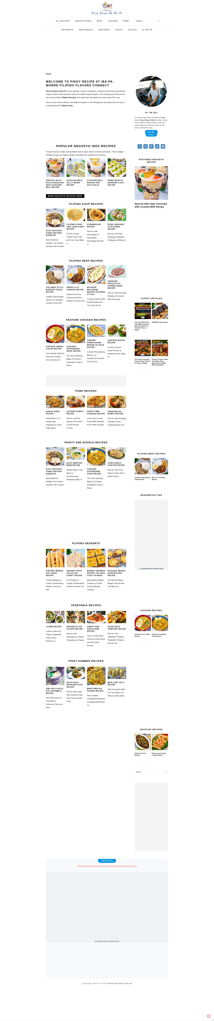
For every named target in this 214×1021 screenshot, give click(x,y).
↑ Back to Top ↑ (107, 860)
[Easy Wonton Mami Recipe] (76, 453)
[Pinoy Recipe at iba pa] (107, 15)
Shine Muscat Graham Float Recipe (116, 182)
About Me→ (151, 132)
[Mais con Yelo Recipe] (117, 673)
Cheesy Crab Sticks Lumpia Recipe (159, 754)
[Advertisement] (107, 53)
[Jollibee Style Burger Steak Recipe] (55, 274)
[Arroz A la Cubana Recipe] (76, 274)
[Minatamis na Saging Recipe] (96, 676)
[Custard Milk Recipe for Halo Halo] (96, 167)
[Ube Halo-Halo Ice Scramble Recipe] (55, 676)
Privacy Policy (83, 866)
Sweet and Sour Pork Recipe (93, 629)
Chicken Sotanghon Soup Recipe (74, 349)
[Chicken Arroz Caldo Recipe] (55, 334)
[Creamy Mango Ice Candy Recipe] (55, 558)
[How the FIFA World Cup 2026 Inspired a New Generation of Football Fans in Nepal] (143, 311)
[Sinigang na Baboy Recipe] (117, 402)
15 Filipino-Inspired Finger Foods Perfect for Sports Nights (142, 361)
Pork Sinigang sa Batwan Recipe (116, 226)
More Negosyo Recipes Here (65, 196)
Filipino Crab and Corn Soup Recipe (75, 226)
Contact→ (151, 134)
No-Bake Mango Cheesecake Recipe (117, 573)
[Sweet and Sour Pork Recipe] (96, 617)
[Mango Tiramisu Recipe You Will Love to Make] (96, 558)
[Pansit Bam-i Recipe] (55, 402)
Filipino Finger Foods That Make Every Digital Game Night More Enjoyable (160, 362)
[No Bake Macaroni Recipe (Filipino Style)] (96, 274)
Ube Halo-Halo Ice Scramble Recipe (54, 691)
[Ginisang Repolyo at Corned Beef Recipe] (117, 271)
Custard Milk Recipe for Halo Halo (95, 182)
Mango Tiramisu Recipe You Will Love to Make (96, 573)
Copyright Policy (98, 866)
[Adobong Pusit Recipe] (143, 742)
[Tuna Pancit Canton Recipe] (117, 453)
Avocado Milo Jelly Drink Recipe (74, 182)
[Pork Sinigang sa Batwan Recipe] (117, 215)
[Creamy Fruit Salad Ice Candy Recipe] (76, 558)
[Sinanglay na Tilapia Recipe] (76, 617)
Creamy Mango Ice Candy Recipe (54, 573)
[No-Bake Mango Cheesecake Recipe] (117, 558)
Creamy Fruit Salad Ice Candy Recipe (74, 573)
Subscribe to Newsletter (116, 866)
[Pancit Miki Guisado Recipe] (96, 402)
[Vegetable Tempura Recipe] (117, 617)
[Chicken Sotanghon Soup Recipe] (76, 334)
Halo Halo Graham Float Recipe (75, 685)
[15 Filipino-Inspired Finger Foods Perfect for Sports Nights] (143, 348)
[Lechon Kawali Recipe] (76, 402)
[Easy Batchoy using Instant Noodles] (55, 218)
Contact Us (132, 866)
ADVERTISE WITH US (147, 568)
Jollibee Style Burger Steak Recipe (54, 289)
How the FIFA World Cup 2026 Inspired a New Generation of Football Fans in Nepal (142, 326)
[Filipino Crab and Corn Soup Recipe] (76, 215)
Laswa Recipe (54, 627)
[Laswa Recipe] (55, 617)
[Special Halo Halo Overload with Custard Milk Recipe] (55, 167)
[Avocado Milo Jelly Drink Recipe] (76, 167)
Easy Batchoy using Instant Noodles (54, 233)
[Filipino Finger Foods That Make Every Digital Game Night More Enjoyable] (160, 348)
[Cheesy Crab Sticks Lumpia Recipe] (160, 742)
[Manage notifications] (209, 1016)
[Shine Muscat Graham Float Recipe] (117, 167)
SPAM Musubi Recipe (160, 322)
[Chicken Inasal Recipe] (117, 331)
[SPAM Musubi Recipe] (160, 311)
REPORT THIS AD (159, 568)
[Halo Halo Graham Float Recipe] (76, 673)
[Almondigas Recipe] (96, 215)
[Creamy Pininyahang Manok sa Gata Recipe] (96, 331)
